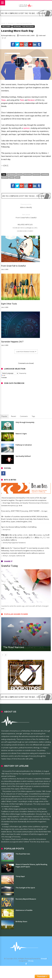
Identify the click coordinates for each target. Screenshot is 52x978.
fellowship (27, 174)
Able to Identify (26, 205)
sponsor (26, 128)
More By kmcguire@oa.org (25, 228)
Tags (33, 416)
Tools (22, 100)
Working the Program (23, 26)
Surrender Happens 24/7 (12, 341)
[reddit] (26, 44)
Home (3, 23)
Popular (4, 416)
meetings (45, 174)
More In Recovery (25, 231)
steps (12, 177)
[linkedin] (35, 44)
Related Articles (25, 224)
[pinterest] (30, 44)
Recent (13, 416)
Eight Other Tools (9, 304)
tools (17, 177)
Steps (3, 100)
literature (31, 100)
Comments (24, 416)
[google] (21, 44)
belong (19, 174)
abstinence (11, 174)
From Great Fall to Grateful (26, 216)
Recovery (11, 23)
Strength (44, 959)
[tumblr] (39, 44)
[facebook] (13, 44)
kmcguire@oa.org (9, 35)
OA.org (30, 961)
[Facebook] (3, 473)
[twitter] (17, 44)
